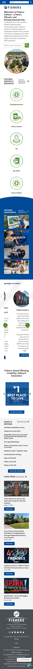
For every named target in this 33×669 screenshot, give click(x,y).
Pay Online (16, 171)
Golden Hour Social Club (12, 431)
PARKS (16, 222)
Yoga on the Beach (10, 458)
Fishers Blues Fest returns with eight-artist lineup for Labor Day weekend (15, 501)
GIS (16, 148)
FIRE (16, 267)
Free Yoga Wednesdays (11, 442)
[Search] (31, 2)
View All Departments (22, 211)
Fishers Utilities (16, 193)
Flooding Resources (16, 104)
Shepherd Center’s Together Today (15, 451)
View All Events (22, 421)
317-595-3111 (18, 626)
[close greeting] (31, 658)
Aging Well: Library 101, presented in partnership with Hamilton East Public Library (15, 436)
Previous (4, 394)
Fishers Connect (16, 126)
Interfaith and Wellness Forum (14, 427)
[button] (5, 325)
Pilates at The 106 (10, 465)
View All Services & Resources (21, 81)
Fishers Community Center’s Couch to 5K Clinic (16, 446)
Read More (9, 509)
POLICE (16, 252)
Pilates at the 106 (10, 462)
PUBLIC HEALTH (16, 237)
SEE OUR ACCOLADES (16, 412)
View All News (19, 476)
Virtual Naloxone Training (12, 454)
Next (30, 394)
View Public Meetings (16, 471)
